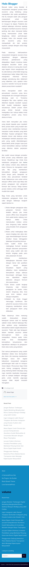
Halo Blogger (10, 3)
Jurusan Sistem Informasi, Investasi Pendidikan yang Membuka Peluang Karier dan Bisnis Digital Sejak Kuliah (14, 533)
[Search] (24, 556)
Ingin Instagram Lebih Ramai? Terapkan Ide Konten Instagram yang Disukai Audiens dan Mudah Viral (14, 514)
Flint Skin (9, 564)
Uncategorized (9, 388)
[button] (21, 3)
